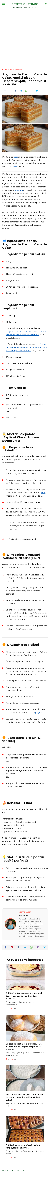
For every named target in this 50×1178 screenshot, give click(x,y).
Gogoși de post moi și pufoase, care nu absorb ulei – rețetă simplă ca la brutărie (26, 347)
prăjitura (39, 712)
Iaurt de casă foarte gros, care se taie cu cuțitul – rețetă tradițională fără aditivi (24, 1097)
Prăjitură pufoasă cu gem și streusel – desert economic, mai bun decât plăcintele (24, 996)
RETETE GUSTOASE (25, 4)
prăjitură (19, 190)
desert (16, 166)
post (16, 157)
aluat (43, 493)
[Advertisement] (25, 39)
